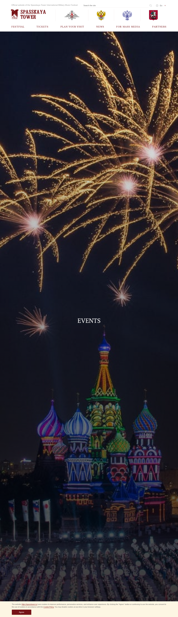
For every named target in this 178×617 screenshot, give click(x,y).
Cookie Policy (49, 607)
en (161, 5)
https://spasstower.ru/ (29, 604)
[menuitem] (17, 26)
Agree (21, 612)
